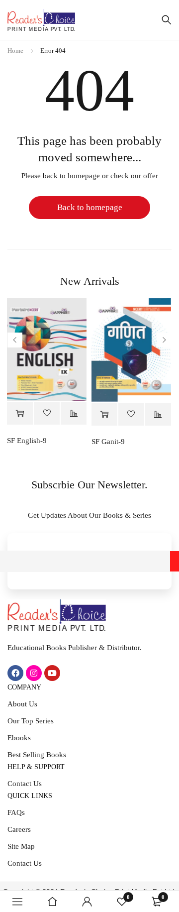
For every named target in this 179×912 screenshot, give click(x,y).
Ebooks (19, 738)
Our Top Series (30, 721)
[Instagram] (34, 673)
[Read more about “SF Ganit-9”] (104, 414)
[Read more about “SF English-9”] (20, 413)
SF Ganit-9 (108, 442)
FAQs (16, 812)
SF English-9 (27, 441)
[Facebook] (15, 673)
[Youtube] (52, 673)
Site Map (21, 846)
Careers (19, 829)
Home (15, 50)
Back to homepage (89, 207)
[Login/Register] (87, 902)
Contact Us (24, 784)
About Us (22, 704)
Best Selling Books (36, 755)
